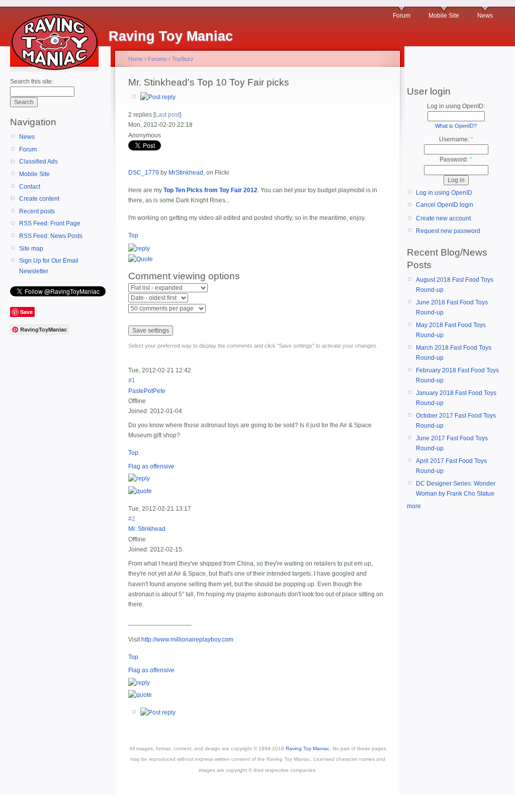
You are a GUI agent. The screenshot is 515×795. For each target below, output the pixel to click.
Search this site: (31, 81)
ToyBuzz (183, 59)
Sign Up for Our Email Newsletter (48, 265)
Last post (167, 114)
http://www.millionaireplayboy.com (187, 639)
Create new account (443, 218)
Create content (39, 198)
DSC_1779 (143, 172)
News (485, 15)
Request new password (448, 230)
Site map (31, 248)
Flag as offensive (151, 466)
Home (135, 59)
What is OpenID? (456, 126)
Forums (157, 59)
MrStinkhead (185, 172)
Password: (456, 159)
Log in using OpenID (444, 192)
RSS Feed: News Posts (50, 236)
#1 (131, 380)
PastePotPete (146, 390)
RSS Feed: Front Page (49, 223)
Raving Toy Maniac (307, 748)
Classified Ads (38, 161)
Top (133, 235)
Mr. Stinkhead (146, 528)
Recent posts (37, 211)
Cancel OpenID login (444, 204)
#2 (131, 518)
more (414, 506)
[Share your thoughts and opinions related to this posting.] (158, 97)
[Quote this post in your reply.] (140, 259)
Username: (456, 139)
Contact (29, 186)
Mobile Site (443, 15)
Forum (401, 15)
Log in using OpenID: (456, 106)
